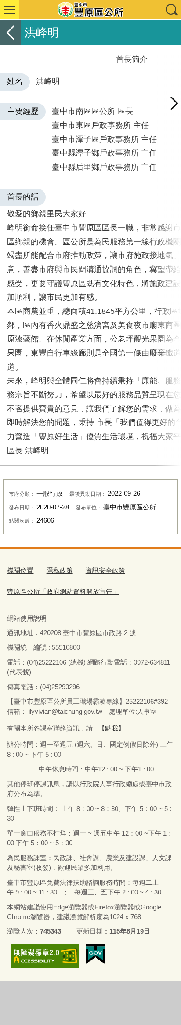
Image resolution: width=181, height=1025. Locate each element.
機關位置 (20, 570)
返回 (10, 32)
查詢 (171, 9)
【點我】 (111, 728)
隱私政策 (60, 570)
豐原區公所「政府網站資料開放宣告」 (63, 591)
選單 (9, 9)
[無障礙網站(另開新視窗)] (45, 956)
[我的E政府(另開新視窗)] (95, 954)
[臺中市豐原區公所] (90, 10)
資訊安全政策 (105, 570)
